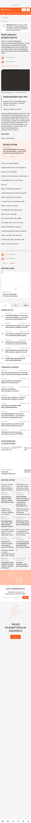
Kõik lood (9, 13)
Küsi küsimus (17, 13)
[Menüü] (2, 821)
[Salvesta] (29, 313)
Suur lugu (8, 313)
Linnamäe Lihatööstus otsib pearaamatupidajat (22, 564)
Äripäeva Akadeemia (6, 469)
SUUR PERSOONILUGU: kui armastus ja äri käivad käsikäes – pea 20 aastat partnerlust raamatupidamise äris (14, 151)
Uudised (7, 356)
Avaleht (3, 13)
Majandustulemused (7, 387)
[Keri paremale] (26, 156)
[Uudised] (8, 821)
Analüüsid (8, 323)
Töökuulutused (21, 558)
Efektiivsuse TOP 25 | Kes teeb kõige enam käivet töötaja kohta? (22, 522)
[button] (12, 597)
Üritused (24, 13)
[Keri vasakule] (4, 156)
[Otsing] (18, 821)
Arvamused (4, 558)
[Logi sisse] (28, 821)
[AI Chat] (23, 821)
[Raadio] (13, 821)
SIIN (19, 109)
